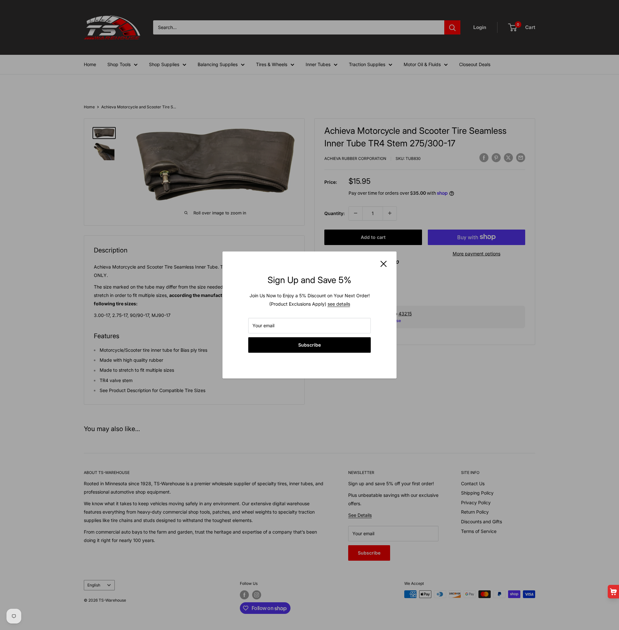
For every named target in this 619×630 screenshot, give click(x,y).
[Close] (383, 263)
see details (339, 304)
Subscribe (309, 345)
